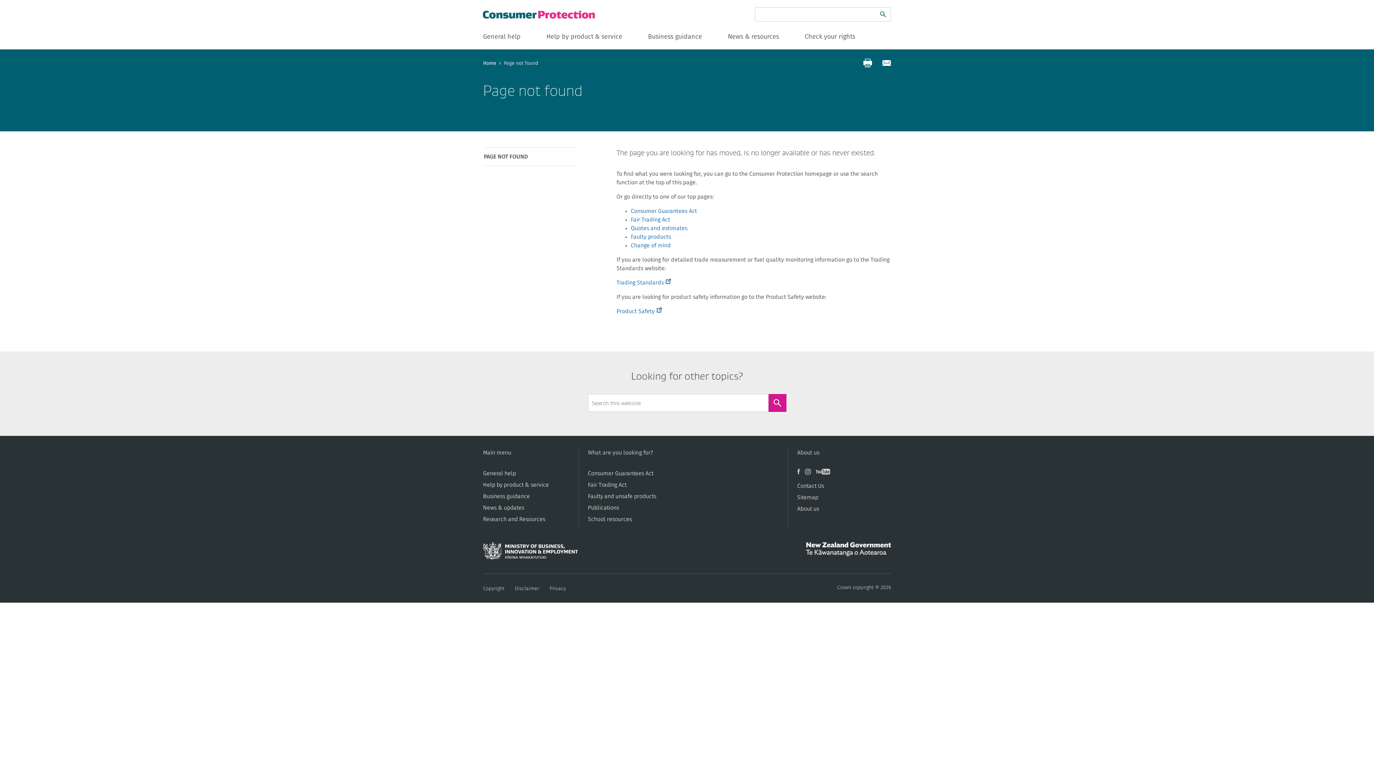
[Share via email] (886, 63)
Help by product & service (516, 485)
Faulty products (651, 237)
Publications (603, 508)
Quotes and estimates (659, 228)
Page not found (506, 157)
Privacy (558, 588)
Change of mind (651, 245)
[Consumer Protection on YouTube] (825, 474)
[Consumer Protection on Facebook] (801, 474)
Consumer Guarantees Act (664, 211)
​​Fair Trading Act (607, 485)
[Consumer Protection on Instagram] (810, 474)
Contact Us (810, 486)
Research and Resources (514, 519)
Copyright (494, 588)
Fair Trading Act (650, 220)
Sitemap (807, 497)
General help (499, 473)
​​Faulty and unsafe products (622, 496)
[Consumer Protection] (539, 14)
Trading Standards (644, 283)
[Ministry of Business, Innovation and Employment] (530, 553)
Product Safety (639, 311)
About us (808, 509)
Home (489, 63)
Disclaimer (527, 588)
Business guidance (506, 496)
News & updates (503, 508)
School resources (610, 519)
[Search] (883, 14)
